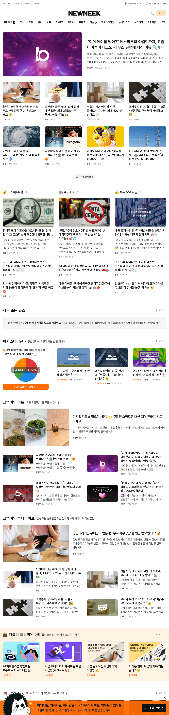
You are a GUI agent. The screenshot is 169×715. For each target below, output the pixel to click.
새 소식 (37, 3)
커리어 (71, 22)
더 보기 (159, 310)
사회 (49, 22)
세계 (40, 22)
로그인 (161, 13)
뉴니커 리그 (124, 22)
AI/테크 (59, 22)
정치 (22, 22)
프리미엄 (8, 22)
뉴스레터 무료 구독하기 (22, 3)
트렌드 (82, 22)
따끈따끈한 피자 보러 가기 (25, 386)
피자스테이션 (107, 22)
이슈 (92, 22)
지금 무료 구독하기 (154, 707)
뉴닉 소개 (6, 3)
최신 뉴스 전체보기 (84, 176)
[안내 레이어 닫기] (164, 697)
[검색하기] (152, 13)
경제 (31, 22)
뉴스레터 (138, 22)
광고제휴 (152, 22)
